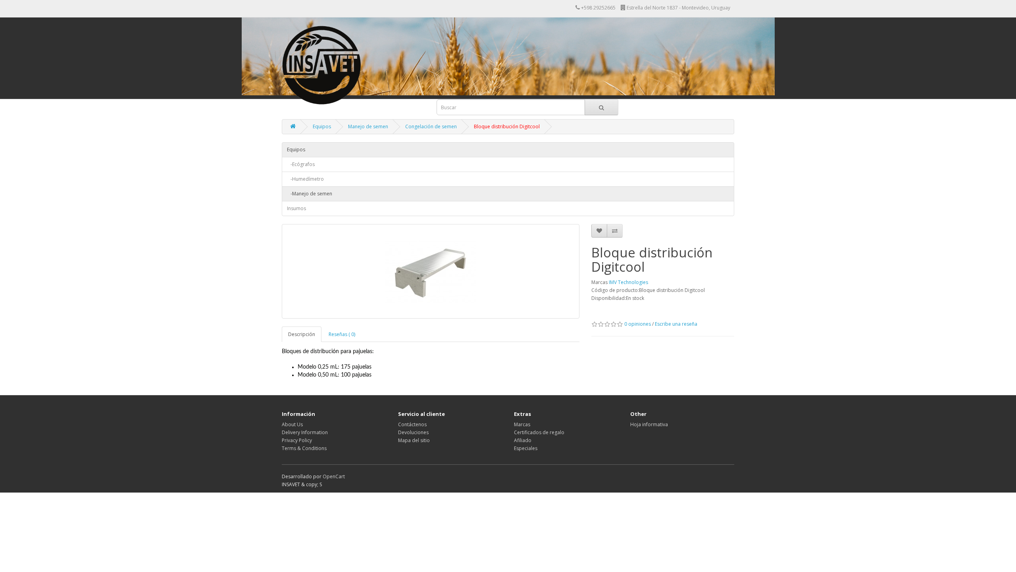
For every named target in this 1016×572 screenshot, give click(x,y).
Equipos (322, 126)
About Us (292, 424)
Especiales (525, 448)
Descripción (301, 334)
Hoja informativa (649, 424)
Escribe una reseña (676, 324)
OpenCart (334, 476)
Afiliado (522, 440)
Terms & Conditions (304, 448)
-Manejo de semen (309, 193)
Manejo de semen (368, 126)
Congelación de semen (431, 126)
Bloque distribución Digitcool (507, 126)
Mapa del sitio (414, 440)
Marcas (522, 424)
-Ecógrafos (301, 164)
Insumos (296, 208)
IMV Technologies (628, 282)
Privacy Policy (297, 440)
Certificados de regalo (539, 432)
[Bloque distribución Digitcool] (430, 271)
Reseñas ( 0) (342, 334)
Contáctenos (412, 424)
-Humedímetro (305, 179)
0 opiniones (637, 324)
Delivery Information (305, 432)
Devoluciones (413, 432)
